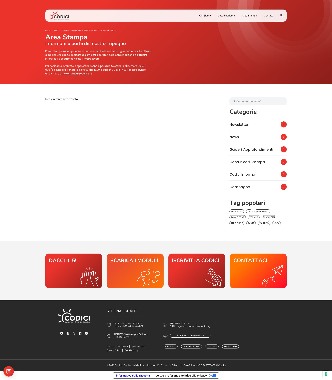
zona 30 (253, 217)
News (234, 137)
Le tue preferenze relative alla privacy (181, 375)
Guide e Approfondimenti (251, 149)
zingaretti (269, 217)
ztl (249, 211)
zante (251, 223)
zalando (264, 223)
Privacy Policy (114, 350)
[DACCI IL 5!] (73, 271)
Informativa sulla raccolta (133, 375)
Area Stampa (249, 15)
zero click (237, 223)
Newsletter (238, 124)
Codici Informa (242, 174)
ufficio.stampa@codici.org (76, 73)
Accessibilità (138, 346)
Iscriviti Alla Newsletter (190, 335)
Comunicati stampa (247, 162)
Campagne (239, 186)
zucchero (236, 211)
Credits (222, 365)
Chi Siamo (205, 15)
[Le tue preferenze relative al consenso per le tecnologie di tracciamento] (326, 374)
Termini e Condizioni (117, 346)
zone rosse (262, 211)
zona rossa (237, 217)
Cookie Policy (132, 350)
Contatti (268, 15)
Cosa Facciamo (226, 15)
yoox (276, 223)
